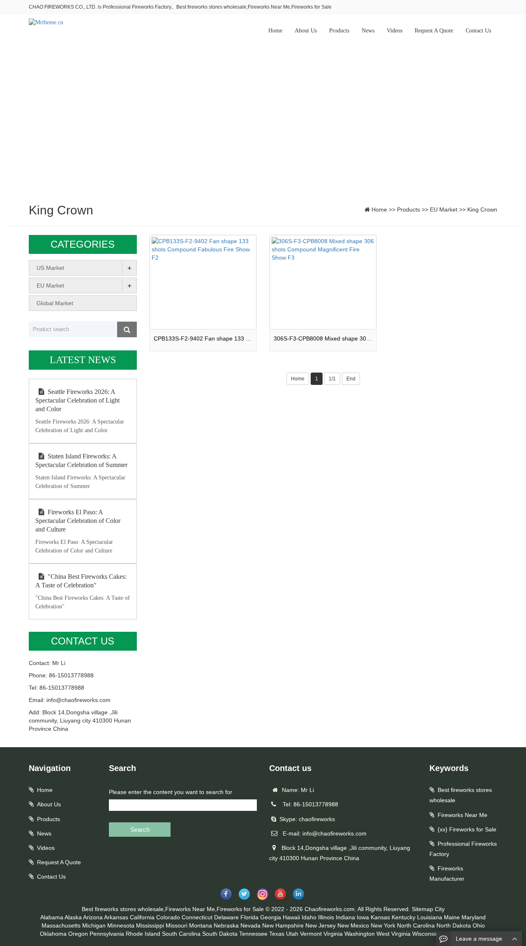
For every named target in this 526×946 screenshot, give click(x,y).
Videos (394, 31)
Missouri (176, 925)
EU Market (443, 209)
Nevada (250, 925)
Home (275, 31)
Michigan (94, 925)
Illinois (326, 917)
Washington (359, 933)
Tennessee (253, 933)
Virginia (333, 933)
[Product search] (127, 329)
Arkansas (116, 917)
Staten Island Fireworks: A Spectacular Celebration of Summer (81, 460)
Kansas (380, 917)
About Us (306, 31)
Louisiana (429, 917)
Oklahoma (53, 933)
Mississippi (150, 925)
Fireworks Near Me (462, 815)
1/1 (332, 379)
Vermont (311, 933)
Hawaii (291, 917)
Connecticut (197, 917)
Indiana (345, 917)
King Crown (482, 209)
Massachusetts (61, 925)
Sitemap (422, 909)
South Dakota (220, 933)
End (350, 379)
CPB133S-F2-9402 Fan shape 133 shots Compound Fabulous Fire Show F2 (253, 338)
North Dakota (453, 925)
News (368, 31)
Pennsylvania (107, 933)
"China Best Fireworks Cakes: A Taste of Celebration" (81, 581)
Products (339, 31)
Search (140, 829)
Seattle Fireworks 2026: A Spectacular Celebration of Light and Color (77, 400)
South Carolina (181, 933)
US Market (50, 268)
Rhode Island (143, 933)
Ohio (479, 925)
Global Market (55, 303)
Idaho (309, 917)
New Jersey (320, 925)
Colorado (168, 917)
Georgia (270, 917)
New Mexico (353, 925)
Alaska (73, 917)
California (142, 917)
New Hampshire (283, 925)
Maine (452, 917)
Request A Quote (434, 31)
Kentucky (403, 917)
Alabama (51, 917)
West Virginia (393, 933)
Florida (249, 917)
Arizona (93, 917)
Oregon (78, 933)
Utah (292, 933)
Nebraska (226, 925)
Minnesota (120, 925)
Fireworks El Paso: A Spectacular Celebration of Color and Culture (77, 521)
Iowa (363, 917)
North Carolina (416, 925)
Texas (276, 933)
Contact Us (478, 31)
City (440, 909)
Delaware (226, 917)
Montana (200, 925)
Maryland (473, 917)
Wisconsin (425, 933)
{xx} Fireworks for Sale (467, 829)
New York (383, 925)
